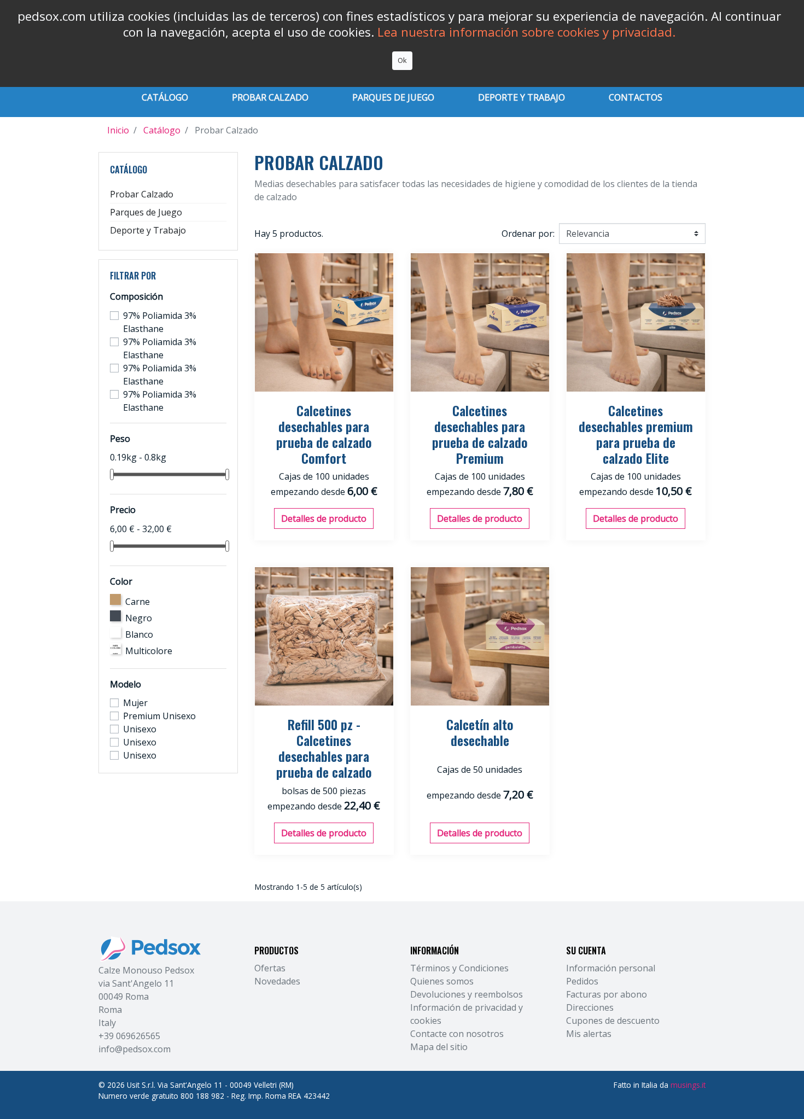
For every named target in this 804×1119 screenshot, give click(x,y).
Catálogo (128, 169)
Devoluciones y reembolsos (466, 994)
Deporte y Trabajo (148, 230)
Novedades (277, 981)
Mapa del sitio (439, 1047)
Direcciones (590, 1007)
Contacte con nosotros (457, 1034)
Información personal (610, 968)
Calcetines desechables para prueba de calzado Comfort (324, 433)
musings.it (688, 1085)
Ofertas (270, 968)
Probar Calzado (141, 194)
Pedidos (582, 981)
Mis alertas (588, 1034)
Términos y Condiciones (459, 968)
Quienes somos (442, 981)
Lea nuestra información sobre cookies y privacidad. (526, 32)
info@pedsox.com (134, 1049)
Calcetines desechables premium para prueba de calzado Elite (636, 433)
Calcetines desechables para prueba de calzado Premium (480, 433)
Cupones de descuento (613, 1021)
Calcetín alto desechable (480, 732)
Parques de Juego (146, 212)
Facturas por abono (606, 994)
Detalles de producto (323, 518)
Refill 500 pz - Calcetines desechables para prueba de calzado (324, 747)
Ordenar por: (528, 234)
